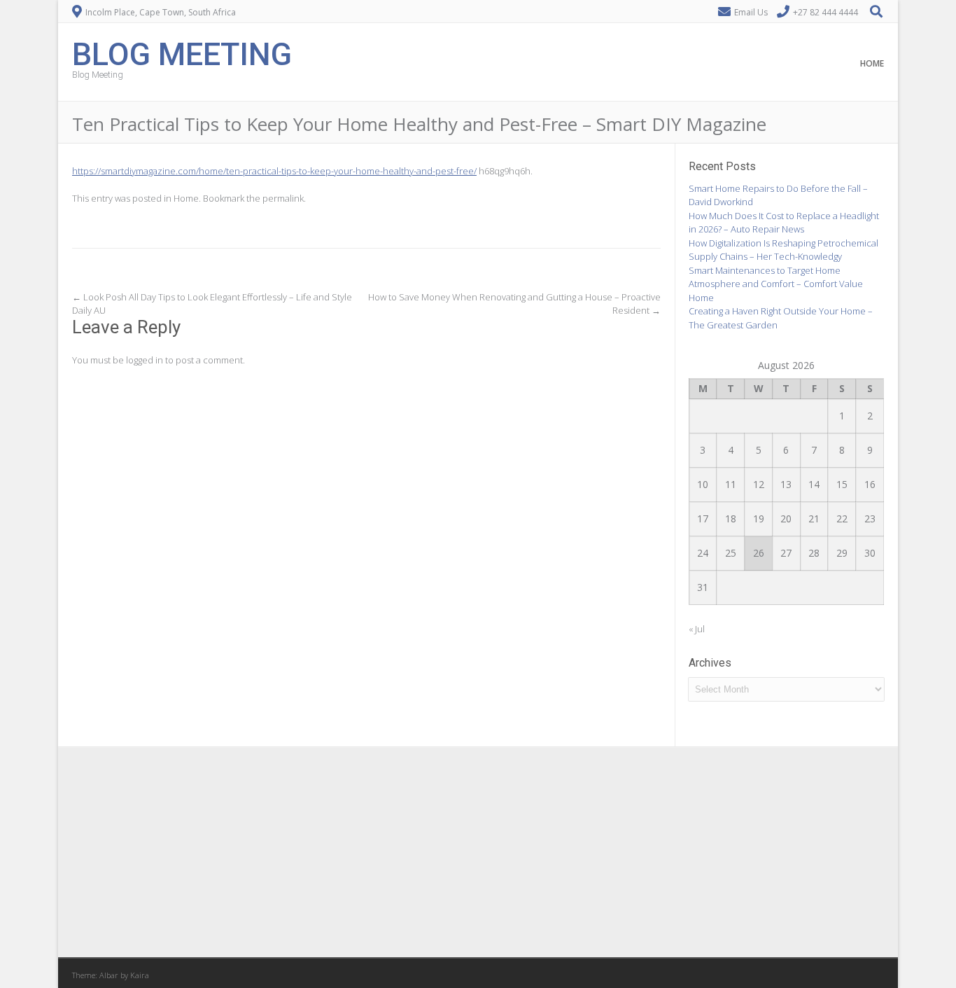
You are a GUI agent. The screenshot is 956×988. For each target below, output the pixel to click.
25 (730, 552)
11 (730, 484)
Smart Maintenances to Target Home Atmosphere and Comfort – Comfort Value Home (776, 284)
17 (702, 518)
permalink (283, 198)
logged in (144, 360)
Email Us (751, 12)
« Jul (697, 628)
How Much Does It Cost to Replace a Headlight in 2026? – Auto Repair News (784, 222)
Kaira (139, 975)
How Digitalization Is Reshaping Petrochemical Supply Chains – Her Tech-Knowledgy (783, 250)
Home (872, 63)
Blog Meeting (182, 53)
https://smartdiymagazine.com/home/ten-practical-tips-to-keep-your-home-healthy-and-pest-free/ (274, 171)
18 (730, 518)
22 (842, 518)
